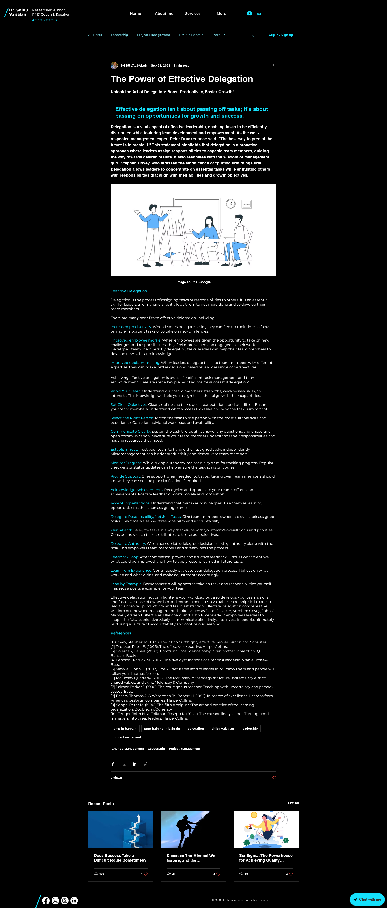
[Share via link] (146, 764)
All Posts (95, 35)
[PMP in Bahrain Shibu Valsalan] (46, 900)
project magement (127, 737)
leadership (250, 728)
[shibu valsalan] (193, 829)
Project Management (153, 35)
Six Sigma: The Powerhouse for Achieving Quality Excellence (266, 858)
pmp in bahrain (125, 728)
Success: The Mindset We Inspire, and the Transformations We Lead (191, 858)
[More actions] (273, 65)
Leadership (119, 35)
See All (293, 803)
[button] (252, 35)
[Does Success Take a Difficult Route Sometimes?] (120, 829)
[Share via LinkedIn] (135, 764)
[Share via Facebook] (113, 764)
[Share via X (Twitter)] (124, 764)
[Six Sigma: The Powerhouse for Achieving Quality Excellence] (266, 829)
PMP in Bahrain (191, 35)
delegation (196, 728)
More (216, 35)
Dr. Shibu (18, 10)
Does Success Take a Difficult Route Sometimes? (120, 858)
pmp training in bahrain (162, 728)
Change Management (128, 748)
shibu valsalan (223, 728)
